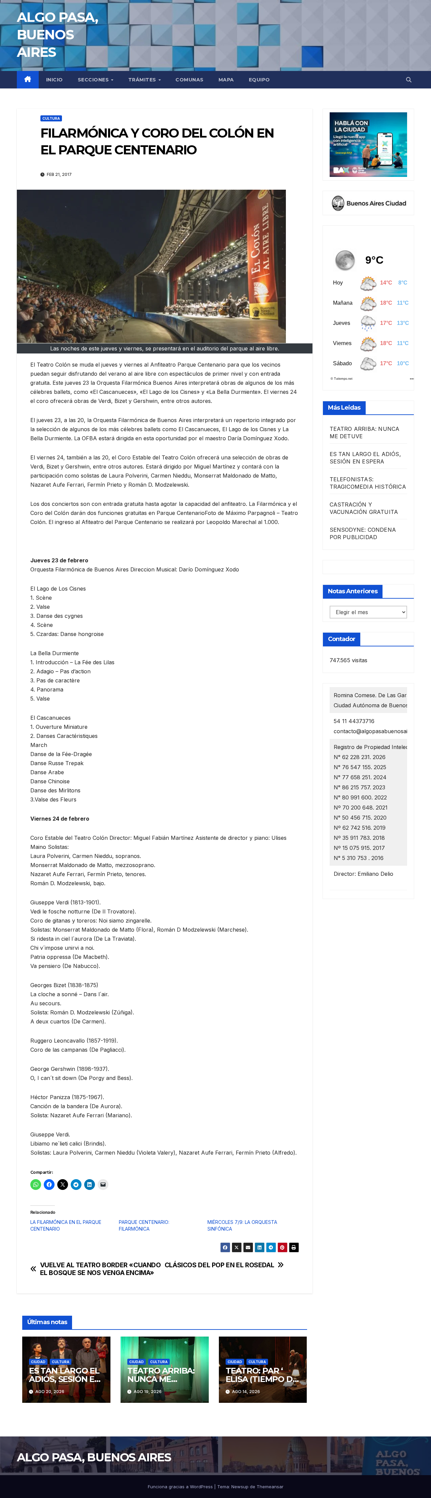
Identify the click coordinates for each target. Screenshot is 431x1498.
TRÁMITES (143, 80)
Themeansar (270, 1486)
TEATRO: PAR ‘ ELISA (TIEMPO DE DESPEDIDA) (262, 1379)
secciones (94, 80)
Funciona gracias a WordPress (181, 1486)
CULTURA (51, 118)
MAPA (226, 80)
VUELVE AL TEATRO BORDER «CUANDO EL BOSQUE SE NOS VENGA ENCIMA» (100, 1269)
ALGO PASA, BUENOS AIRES (57, 34)
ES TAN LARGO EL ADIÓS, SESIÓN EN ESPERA (65, 1379)
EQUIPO (259, 80)
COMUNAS (189, 80)
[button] (408, 79)
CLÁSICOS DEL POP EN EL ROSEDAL (219, 1265)
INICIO (54, 80)
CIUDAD (38, 1362)
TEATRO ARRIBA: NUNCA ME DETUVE (161, 1379)
